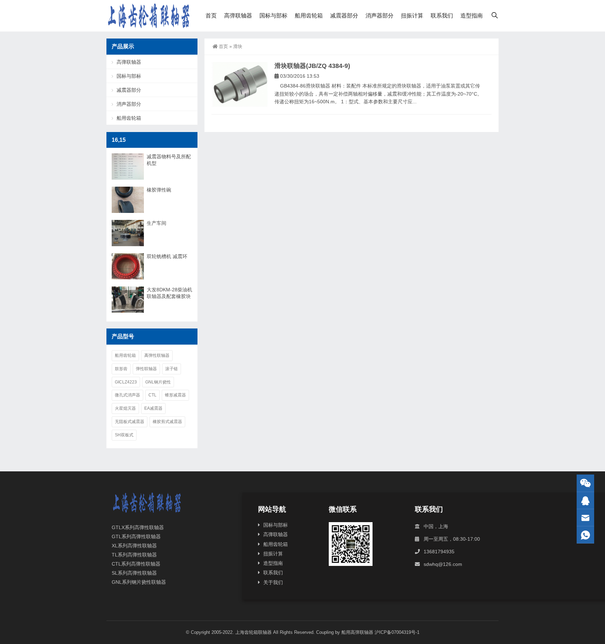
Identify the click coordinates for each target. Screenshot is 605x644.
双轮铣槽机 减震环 (167, 256)
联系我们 (442, 16)
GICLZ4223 (126, 382)
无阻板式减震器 (129, 421)
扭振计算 (412, 16)
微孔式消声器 (127, 395)
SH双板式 (124, 434)
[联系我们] (585, 500)
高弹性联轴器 (156, 355)
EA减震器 (153, 408)
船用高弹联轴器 (357, 632)
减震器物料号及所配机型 (169, 160)
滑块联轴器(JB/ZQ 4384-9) (312, 65)
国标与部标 (273, 16)
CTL (152, 395)
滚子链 (171, 368)
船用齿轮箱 (309, 16)
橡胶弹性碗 (159, 190)
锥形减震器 (175, 395)
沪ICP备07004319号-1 (397, 632)
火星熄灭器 (125, 408)
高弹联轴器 (238, 16)
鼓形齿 (121, 368)
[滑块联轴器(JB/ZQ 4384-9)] (239, 84)
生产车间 (156, 223)
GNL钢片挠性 (158, 382)
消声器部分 (380, 16)
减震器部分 (344, 16)
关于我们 (273, 582)
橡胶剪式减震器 (167, 421)
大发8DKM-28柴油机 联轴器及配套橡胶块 (169, 293)
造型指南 (471, 16)
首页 (211, 16)
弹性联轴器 (146, 368)
